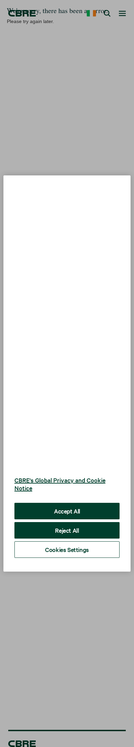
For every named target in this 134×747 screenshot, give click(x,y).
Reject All (67, 520)
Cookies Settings (67, 539)
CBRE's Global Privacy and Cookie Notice (59, 473)
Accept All (67, 501)
